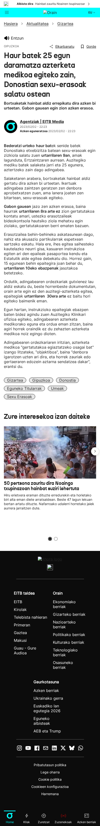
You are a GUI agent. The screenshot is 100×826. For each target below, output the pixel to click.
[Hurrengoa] (89, 4)
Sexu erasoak (19, 396)
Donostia (67, 380)
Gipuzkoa (41, 380)
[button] (95, 451)
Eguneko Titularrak (24, 388)
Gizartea (15, 380)
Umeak (57, 388)
